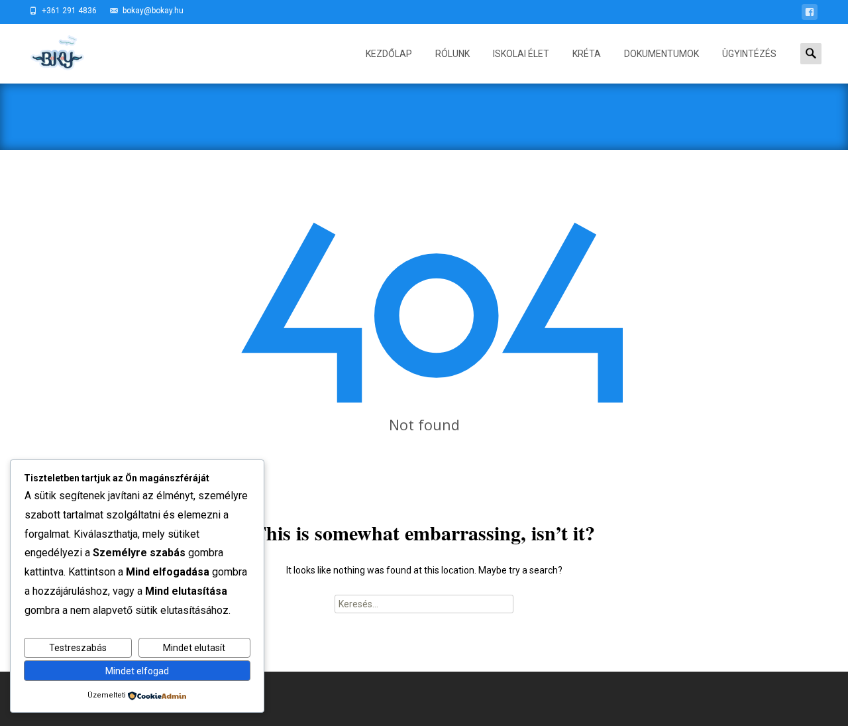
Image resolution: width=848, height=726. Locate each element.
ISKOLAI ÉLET (521, 53)
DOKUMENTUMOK (661, 53)
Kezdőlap (389, 53)
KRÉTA (586, 53)
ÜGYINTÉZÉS (749, 53)
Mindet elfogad (137, 671)
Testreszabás (78, 647)
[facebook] (810, 14)
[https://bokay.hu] (45, 50)
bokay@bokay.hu (153, 10)
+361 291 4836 (69, 10)
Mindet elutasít (194, 647)
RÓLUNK (452, 53)
